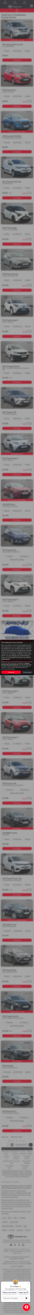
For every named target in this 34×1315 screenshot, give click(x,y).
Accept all (11, 672)
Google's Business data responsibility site (15, 663)
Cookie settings (27, 672)
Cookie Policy (5, 659)
